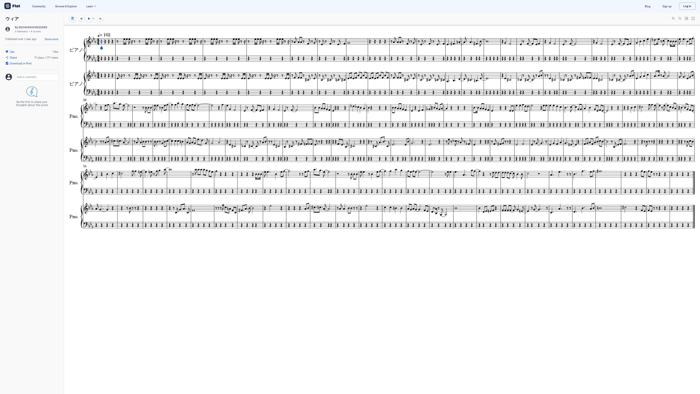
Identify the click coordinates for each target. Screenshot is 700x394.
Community (39, 6)
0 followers (21, 31)
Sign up (667, 6)
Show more (51, 39)
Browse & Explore (66, 6)
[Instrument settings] (72, 18)
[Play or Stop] (88, 18)
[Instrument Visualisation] (100, 18)
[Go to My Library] (12, 6)
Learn (89, 6)
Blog (647, 6)
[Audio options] (93, 18)
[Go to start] (81, 18)
